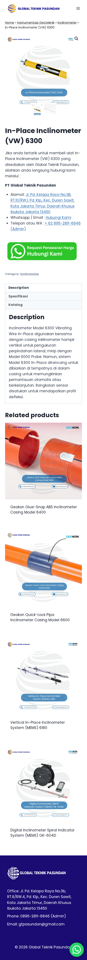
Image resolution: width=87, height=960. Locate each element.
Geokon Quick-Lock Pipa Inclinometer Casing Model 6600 (40, 617)
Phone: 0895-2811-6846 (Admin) (36, 916)
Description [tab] (18, 287)
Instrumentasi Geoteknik (35, 22)
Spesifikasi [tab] (18, 296)
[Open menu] (78, 8)
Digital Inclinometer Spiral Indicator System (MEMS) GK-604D (42, 833)
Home (9, 22)
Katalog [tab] (15, 305)
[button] (76, 38)
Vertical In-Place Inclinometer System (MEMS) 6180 (37, 725)
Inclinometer (67, 22)
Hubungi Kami (58, 217)
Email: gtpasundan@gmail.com (36, 924)
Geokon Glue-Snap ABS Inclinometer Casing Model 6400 (43, 509)
